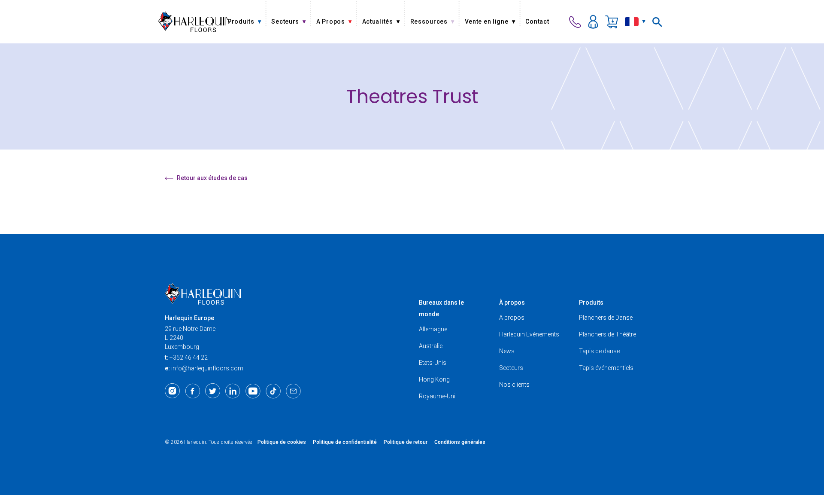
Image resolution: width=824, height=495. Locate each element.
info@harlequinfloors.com (207, 368)
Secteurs (511, 367)
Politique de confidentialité (345, 442)
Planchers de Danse (606, 317)
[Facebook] (192, 391)
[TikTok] (273, 391)
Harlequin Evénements (529, 334)
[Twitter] (212, 391)
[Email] (293, 391)
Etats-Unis (432, 362)
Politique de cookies (282, 442)
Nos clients (514, 384)
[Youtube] (253, 391)
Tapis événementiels (606, 367)
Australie (430, 345)
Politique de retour (405, 442)
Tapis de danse (599, 351)
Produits (591, 302)
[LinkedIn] (232, 391)
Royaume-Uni (437, 396)
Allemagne (433, 329)
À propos (512, 302)
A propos (511, 317)
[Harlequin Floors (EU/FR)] (194, 21)
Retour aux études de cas (212, 177)
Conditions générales (459, 442)
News (507, 351)
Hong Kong (434, 379)
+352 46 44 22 (189, 357)
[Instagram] (172, 391)
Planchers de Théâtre (607, 334)
